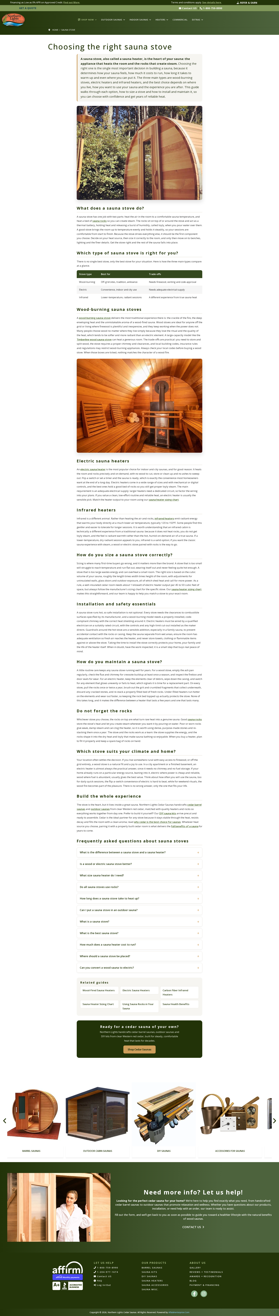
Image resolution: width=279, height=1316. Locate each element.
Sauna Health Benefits (176, 1004)
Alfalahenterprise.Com (178, 1312)
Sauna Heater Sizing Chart (98, 1004)
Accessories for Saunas (149, 1151)
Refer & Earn (248, 2)
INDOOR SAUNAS (138, 20)
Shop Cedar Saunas (139, 1049)
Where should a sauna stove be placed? (105, 956)
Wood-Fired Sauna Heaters (99, 990)
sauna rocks (99, 221)
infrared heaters (164, 518)
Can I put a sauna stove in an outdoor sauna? (109, 910)
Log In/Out (103, 1285)
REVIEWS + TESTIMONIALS (206, 1272)
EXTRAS (196, 20)
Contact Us (192, 1227)
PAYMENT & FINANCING (204, 1285)
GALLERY (195, 1268)
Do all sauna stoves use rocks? (99, 887)
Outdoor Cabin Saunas (16, 1151)
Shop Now (87, 20)
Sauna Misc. (150, 1289)
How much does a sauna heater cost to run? (108, 944)
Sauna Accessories (155, 1285)
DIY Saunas (82, 1151)
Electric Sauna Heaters (136, 990)
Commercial (180, 20)
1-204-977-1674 (107, 1272)
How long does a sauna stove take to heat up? (109, 898)
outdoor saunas (100, 809)
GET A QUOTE (27, 8)
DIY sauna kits (167, 813)
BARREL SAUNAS (152, 1268)
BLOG (193, 1281)
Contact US (189, 8)
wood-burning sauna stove (95, 318)
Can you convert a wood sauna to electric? (107, 967)
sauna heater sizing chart (164, 499)
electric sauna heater (92, 469)
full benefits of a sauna (184, 826)
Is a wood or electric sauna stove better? (106, 864)
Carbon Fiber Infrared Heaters (175, 992)
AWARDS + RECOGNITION (206, 1276)
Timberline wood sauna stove (94, 339)
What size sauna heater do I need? (102, 875)
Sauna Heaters (215, 1151)
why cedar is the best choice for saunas (157, 822)
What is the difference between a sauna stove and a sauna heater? (123, 852)
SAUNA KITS (149, 1272)
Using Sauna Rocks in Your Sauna (138, 1006)
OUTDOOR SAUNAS (111, 20)
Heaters (160, 20)
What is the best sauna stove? (99, 933)
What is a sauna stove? (94, 921)
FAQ (99, 1281)
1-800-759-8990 (212, 8)
